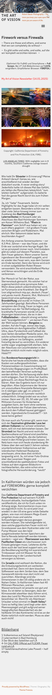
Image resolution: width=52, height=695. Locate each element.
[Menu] (43, 26)
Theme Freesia (25, 690)
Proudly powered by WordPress (15, 686)
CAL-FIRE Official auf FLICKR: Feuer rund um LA (25, 645)
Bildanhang (10, 629)
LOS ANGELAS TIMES (13, 161)
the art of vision (11, 17)
